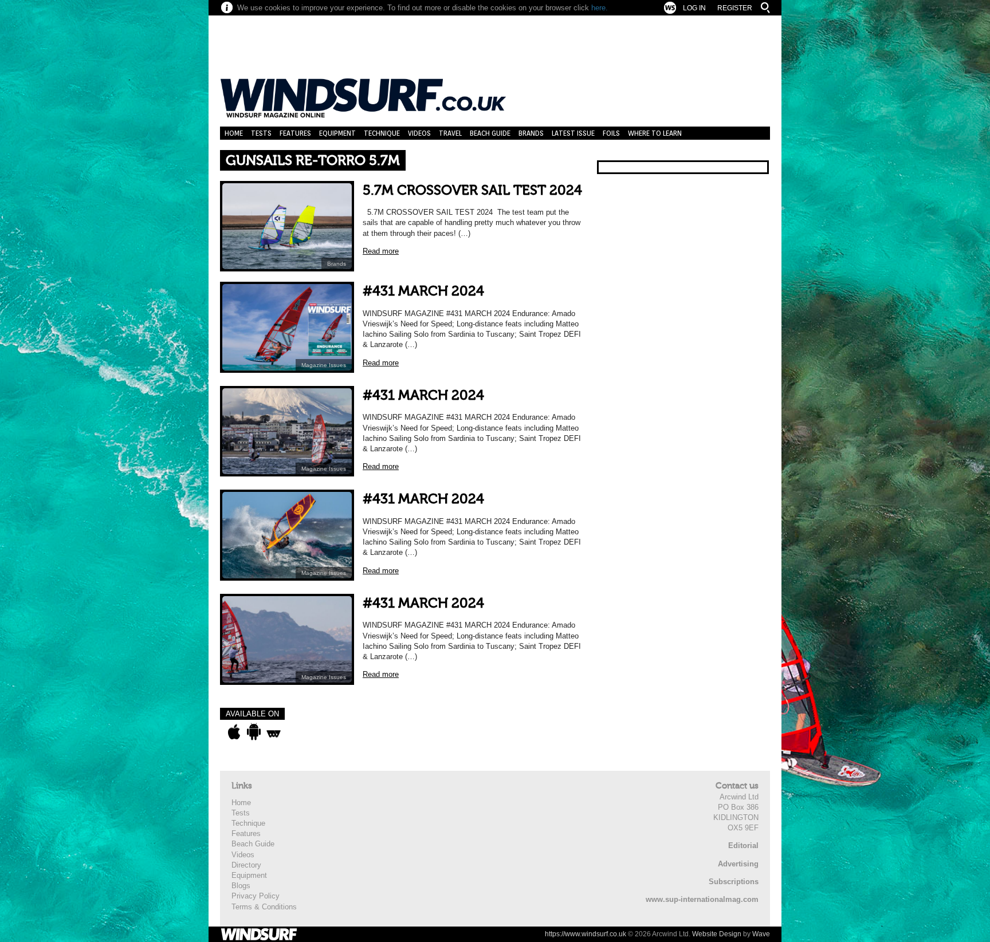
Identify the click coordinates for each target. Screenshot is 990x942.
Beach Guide (490, 133)
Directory (246, 865)
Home (234, 133)
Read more (381, 251)
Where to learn (655, 133)
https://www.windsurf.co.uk (585, 934)
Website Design (716, 934)
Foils (611, 133)
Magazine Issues (323, 365)
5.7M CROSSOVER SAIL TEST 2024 (472, 190)
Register (734, 8)
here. (599, 7)
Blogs (240, 885)
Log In (694, 8)
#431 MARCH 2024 (423, 291)
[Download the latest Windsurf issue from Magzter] (273, 732)
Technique (382, 133)
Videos (419, 133)
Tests (261, 133)
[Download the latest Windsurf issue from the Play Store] (253, 732)
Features (295, 133)
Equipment (337, 133)
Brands (531, 133)
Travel (450, 133)
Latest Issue (573, 133)
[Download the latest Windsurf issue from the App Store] (234, 732)
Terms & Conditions (264, 906)
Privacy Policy (255, 896)
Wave (761, 934)
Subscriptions (734, 881)
